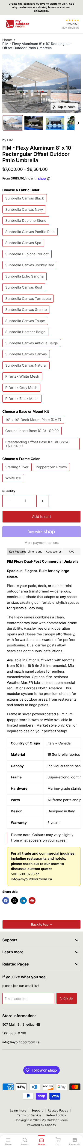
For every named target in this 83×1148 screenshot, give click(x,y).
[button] (13, 122)
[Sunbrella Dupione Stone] (26, 225)
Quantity (8, 491)
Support (37, 1110)
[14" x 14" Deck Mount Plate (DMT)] (33, 425)
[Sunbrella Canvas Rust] (24, 292)
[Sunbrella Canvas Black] (25, 203)
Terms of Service (29, 1115)
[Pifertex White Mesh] (22, 381)
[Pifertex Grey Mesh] (22, 392)
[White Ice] (13, 483)
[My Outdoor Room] (17, 23)
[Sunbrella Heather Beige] (26, 337)
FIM (10, 140)
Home (7, 40)
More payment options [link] (41, 543)
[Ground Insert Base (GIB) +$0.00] (32, 436)
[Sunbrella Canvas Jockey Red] (30, 270)
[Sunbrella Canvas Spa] (23, 248)
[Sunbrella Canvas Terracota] (28, 303)
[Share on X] (14, 900)
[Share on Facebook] (5, 900)
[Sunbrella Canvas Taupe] (25, 326)
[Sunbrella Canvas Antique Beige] (32, 348)
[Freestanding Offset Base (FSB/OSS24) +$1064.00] (41, 451)
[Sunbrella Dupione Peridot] (27, 259)
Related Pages (58, 1110)
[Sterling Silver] (17, 472)
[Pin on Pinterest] (32, 900)
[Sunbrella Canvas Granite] (26, 314)
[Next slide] (78, 123)
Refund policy (56, 1115)
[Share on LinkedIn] (23, 900)
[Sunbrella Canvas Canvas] (26, 359)
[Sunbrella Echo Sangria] (25, 281)
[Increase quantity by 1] (42, 501)
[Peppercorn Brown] (52, 472)
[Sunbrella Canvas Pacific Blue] (30, 237)
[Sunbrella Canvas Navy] (24, 214)
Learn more (18, 1110)
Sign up (66, 998)
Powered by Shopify (41, 1125)
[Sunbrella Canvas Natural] (26, 370)
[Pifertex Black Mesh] (22, 403)
